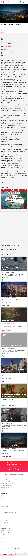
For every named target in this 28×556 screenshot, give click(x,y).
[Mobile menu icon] (1, 2)
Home (6, 474)
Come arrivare (4, 495)
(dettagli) (10, 46)
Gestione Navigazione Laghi (10, 55)
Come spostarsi (4, 497)
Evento (3, 27)
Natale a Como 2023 (8, 52)
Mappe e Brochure (5, 502)
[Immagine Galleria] (14, 199)
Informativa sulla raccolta (8, 554)
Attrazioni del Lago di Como (7, 483)
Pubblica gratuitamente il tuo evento (9, 512)
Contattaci (3, 534)
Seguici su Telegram (5, 530)
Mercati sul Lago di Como (6, 487)
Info (2, 30)
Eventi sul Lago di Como (6, 481)
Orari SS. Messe (4, 506)
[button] (14, 183)
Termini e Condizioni (5, 518)
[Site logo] (8, 2)
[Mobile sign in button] (20, 2)
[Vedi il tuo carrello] (23, 2)
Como (7, 27)
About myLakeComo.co (6, 532)
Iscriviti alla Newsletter (5, 528)
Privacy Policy (4, 520)
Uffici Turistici (4, 499)
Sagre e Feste (7, 49)
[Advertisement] (14, 226)
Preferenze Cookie (5, 522)
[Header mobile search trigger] (26, 2)
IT (1, 542)
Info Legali (3, 515)
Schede (10, 474)
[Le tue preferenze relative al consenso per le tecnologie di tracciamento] (25, 553)
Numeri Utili (3, 504)
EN (1, 540)
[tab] (14, 183)
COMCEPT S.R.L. (12, 551)
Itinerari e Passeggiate (6, 485)
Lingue (2, 538)
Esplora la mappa (5, 489)
